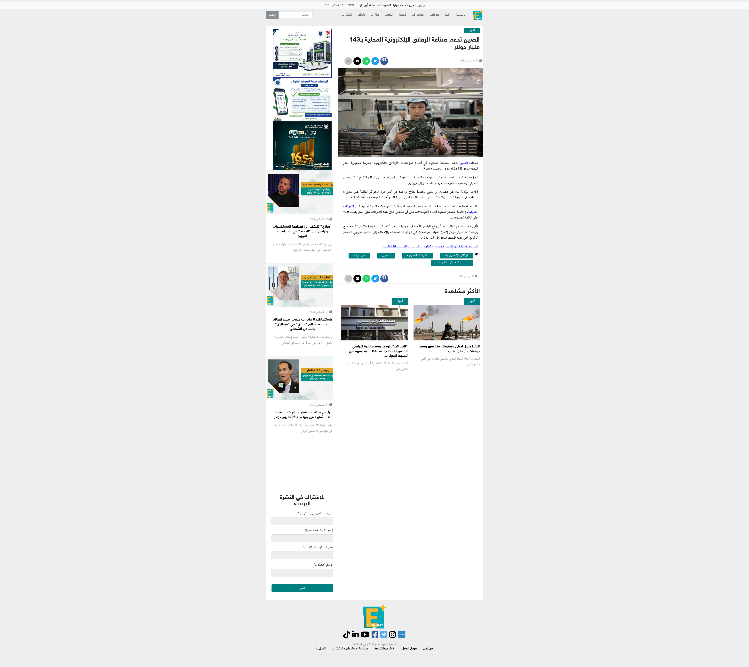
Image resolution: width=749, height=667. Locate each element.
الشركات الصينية (417, 255)
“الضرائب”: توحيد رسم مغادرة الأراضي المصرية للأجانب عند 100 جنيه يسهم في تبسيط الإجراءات (378, 351)
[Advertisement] (409, 420)
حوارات (434, 15)
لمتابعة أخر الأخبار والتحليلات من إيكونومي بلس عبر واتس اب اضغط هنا (430, 247)
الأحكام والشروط (384, 649)
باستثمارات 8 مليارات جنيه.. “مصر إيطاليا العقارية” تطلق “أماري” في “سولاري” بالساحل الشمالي (302, 324)
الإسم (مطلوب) (322, 564)
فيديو (402, 15)
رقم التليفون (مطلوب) (318, 547)
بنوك (361, 15)
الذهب (389, 15)
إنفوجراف (418, 15)
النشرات (347, 15)
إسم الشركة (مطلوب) (318, 530)
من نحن (428, 649)
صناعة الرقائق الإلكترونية (452, 263)
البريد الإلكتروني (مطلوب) (315, 513)
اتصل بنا (320, 649)
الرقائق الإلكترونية (457, 255)
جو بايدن (359, 255)
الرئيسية (461, 15)
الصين (386, 255)
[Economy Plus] (478, 15)
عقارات (375, 15)
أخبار (447, 15)
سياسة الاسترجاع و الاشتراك (350, 649)
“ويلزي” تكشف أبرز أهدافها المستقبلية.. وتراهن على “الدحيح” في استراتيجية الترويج (302, 231)
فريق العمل (409, 649)
